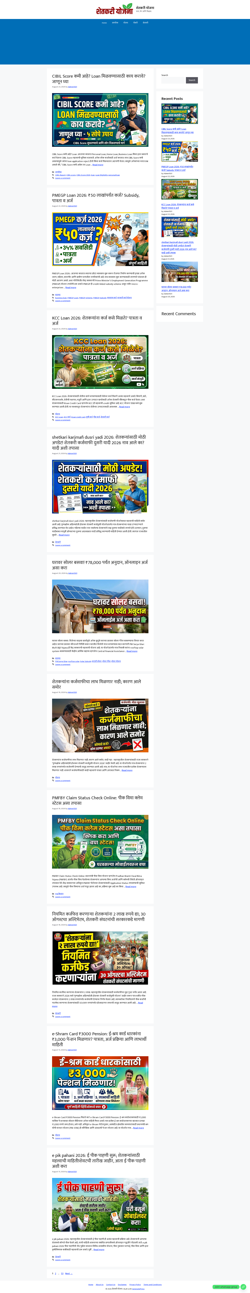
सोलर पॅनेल (106, 661)
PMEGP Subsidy (99, 297)
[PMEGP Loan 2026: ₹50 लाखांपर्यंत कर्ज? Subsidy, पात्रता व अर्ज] (179, 152)
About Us (100, 1284)
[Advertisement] (125, 46)
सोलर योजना (116, 661)
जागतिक (115, 22)
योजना (125, 22)
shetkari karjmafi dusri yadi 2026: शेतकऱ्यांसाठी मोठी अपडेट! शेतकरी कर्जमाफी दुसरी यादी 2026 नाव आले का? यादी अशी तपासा (99, 443)
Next (69, 1274)
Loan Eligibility (101, 175)
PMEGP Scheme (85, 297)
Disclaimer (122, 1284)
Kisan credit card (78, 417)
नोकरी (135, 22)
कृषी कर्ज (89, 417)
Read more (98, 165)
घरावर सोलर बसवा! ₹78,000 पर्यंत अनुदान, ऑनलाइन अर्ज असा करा (100, 565)
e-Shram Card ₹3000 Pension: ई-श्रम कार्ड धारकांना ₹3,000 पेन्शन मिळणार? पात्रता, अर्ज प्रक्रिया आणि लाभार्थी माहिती (99, 1039)
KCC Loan (59, 417)
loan (93, 175)
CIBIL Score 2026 (83, 175)
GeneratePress (138, 1289)
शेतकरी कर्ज (105, 417)
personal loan (114, 175)
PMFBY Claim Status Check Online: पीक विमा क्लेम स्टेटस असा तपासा (97, 800)
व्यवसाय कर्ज (112, 297)
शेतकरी (145, 22)
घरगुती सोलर (97, 661)
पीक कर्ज (96, 417)
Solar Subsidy (85, 661)
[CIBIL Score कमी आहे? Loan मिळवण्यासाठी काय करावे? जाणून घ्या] (179, 114)
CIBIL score (71, 175)
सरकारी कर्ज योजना (124, 297)
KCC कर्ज (67, 417)
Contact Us (110, 1284)
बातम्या (57, 294)
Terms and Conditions (152, 1284)
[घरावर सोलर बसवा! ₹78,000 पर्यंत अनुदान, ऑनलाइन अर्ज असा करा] (179, 272)
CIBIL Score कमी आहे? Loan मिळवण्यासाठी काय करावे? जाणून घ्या (98, 79)
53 (62, 1274)
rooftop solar (73, 661)
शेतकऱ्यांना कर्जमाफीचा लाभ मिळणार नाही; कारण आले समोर (96, 684)
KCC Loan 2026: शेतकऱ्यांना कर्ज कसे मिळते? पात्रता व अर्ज (97, 320)
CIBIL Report (60, 175)
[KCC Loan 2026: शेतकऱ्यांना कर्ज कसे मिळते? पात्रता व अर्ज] (179, 190)
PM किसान (59, 894)
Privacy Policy (135, 1284)
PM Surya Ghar (61, 661)
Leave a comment (62, 178)
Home (104, 22)
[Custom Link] (243, 1287)
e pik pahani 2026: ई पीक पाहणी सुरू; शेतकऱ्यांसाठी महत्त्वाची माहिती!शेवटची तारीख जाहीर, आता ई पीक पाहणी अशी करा (99, 1161)
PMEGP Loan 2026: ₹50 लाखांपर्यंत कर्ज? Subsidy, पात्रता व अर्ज (95, 198)
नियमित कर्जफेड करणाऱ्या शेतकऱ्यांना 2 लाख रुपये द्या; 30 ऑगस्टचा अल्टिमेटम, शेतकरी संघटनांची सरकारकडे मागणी (99, 916)
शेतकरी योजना (145, 8)
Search (164, 75)
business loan (61, 297)
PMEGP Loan (72, 297)
